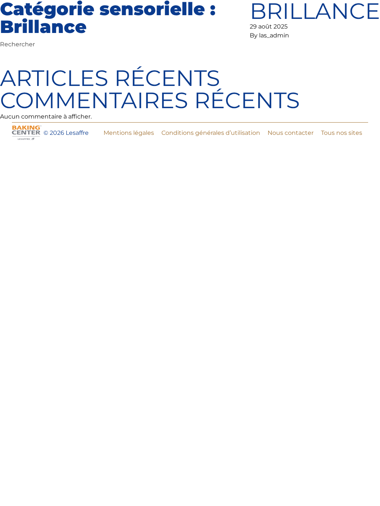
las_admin (274, 35)
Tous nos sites (341, 132)
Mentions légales (129, 132)
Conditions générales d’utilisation (210, 132)
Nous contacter (291, 132)
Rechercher (17, 44)
